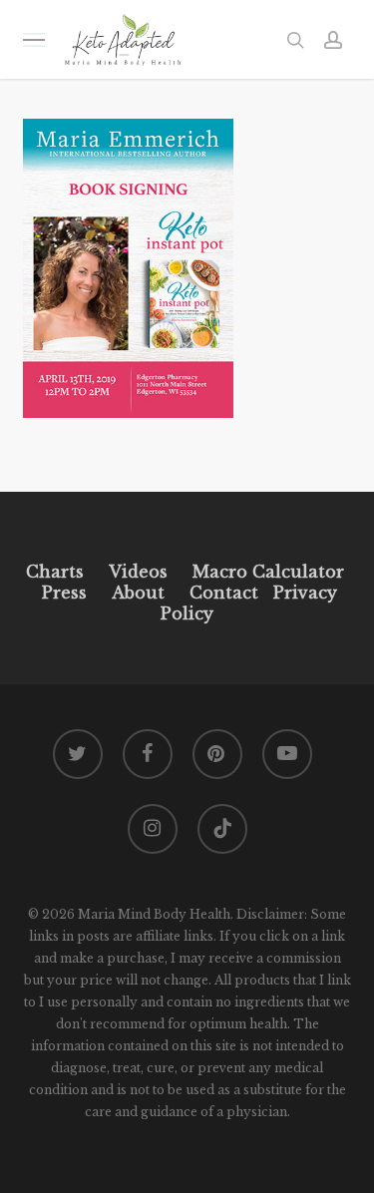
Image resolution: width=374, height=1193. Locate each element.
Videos (138, 572)
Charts (55, 572)
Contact (223, 592)
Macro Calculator (268, 572)
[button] (34, 39)
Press (64, 592)
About (138, 592)
